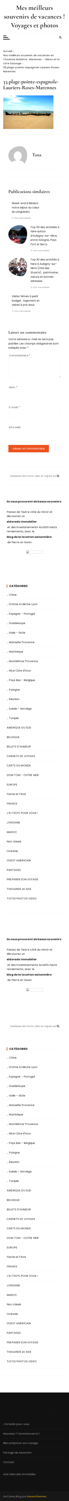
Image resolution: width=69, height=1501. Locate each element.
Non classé (14, 841)
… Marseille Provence (20, 642)
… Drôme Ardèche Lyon (22, 604)
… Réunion (13, 699)
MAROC (12, 832)
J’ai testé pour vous (16, 1424)
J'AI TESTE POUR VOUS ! (22, 813)
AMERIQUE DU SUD (19, 728)
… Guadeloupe (16, 623)
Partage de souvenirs (17, 1453)
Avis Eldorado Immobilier (19, 1474)
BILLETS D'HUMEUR (19, 746)
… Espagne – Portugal (21, 614)
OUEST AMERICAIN (19, 860)
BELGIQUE (13, 737)
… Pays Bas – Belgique (21, 680)
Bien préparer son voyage (20, 1443)
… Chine (12, 595)
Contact (8, 1462)
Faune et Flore (16, 794)
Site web (15, 427)
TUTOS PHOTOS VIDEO (22, 898)
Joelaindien (25, 218)
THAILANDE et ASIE (19, 889)
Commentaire (19, 355)
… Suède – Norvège (19, 709)
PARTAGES (14, 870)
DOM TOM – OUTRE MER (23, 775)
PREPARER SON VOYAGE (22, 879)
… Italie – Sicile (16, 633)
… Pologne (13, 690)
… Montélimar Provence (22, 661)
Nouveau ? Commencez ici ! (21, 1434)
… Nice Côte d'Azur (19, 671)
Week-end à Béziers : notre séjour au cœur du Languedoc (25, 207)
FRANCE (12, 804)
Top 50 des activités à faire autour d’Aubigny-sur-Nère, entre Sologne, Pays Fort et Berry (44, 235)
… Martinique (15, 652)
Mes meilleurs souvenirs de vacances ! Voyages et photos (34, 16)
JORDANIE (13, 822)
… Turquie (13, 718)
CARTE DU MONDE (19, 765)
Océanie (12, 851)
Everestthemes (36, 1496)
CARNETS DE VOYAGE (21, 756)
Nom (13, 387)
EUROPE (12, 785)
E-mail (14, 407)
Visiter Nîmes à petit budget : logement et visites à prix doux (26, 300)
